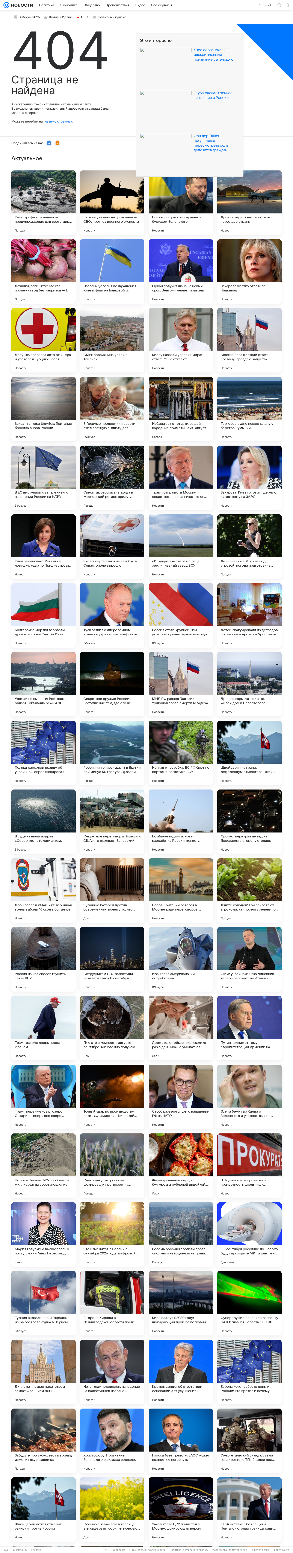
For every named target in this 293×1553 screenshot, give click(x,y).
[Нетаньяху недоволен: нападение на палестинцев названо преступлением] (112, 1372)
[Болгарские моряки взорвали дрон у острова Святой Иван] (43, 615)
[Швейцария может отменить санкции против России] (43, 1509)
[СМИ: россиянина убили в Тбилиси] (112, 340)
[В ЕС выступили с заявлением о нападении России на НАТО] (43, 478)
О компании (20, 1549)
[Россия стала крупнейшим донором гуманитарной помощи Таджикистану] (181, 615)
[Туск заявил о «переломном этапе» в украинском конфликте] (112, 615)
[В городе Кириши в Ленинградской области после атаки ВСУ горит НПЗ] (112, 1303)
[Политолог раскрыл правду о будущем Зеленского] (181, 202)
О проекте (119, 1549)
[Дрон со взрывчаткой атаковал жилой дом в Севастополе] (249, 684)
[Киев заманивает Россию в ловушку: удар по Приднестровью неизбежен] (43, 546)
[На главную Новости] (21, 5)
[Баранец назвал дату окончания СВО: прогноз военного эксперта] (112, 202)
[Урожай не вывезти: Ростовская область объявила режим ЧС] (43, 684)
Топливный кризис (111, 17)
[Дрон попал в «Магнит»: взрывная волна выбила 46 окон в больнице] (43, 890)
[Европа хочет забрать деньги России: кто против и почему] (249, 1372)
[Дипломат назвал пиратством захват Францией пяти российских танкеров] (43, 1372)
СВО (84, 17)
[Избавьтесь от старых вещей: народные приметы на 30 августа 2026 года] (181, 409)
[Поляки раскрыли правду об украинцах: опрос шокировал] (43, 753)
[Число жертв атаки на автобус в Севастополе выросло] (112, 546)
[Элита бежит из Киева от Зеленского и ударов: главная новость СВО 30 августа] (249, 1097)
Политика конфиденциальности (188, 1549)
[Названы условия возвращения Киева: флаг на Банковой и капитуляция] (112, 271)
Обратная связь (260, 1549)
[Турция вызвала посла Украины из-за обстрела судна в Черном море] (43, 1303)
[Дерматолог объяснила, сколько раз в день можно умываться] (181, 1028)
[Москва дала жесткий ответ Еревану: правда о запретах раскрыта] (249, 340)
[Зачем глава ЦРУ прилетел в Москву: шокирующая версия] (181, 1509)
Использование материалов (229, 1549)
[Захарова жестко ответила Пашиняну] (249, 271)
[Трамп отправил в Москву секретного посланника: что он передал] (181, 478)
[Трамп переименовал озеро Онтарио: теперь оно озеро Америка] (43, 1097)
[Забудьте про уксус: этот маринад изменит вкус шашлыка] (43, 1441)
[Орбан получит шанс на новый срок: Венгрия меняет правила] (181, 271)
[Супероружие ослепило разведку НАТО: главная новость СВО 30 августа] (249, 1303)
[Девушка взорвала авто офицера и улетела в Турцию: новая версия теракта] (43, 340)
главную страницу (58, 121)
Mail (6, 1549)
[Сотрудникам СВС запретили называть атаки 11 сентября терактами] (112, 959)
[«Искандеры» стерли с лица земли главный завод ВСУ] (181, 546)
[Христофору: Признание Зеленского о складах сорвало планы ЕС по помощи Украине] (112, 1441)
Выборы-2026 (29, 17)
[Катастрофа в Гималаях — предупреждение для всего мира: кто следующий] (43, 202)
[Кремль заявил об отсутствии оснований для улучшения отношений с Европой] (181, 1372)
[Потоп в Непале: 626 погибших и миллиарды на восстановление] (43, 1165)
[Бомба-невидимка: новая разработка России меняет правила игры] (181, 822)
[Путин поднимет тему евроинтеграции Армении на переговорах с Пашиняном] (249, 1028)
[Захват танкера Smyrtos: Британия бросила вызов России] (43, 409)
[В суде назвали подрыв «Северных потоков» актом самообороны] (43, 822)
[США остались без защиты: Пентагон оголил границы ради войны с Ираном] (249, 1509)
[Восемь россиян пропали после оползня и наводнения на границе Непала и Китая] (181, 1234)
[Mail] (6, 5)
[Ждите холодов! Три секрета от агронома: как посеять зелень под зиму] (249, 890)
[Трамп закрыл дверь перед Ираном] (43, 1028)
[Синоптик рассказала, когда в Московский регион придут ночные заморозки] (112, 478)
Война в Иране (60, 17)
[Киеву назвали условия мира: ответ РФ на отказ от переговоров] (181, 340)
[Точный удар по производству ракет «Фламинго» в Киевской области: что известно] (112, 1097)
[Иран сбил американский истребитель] (181, 959)
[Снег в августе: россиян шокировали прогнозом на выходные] (112, 1165)
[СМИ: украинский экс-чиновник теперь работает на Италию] (249, 959)
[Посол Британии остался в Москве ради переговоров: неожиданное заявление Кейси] (181, 890)
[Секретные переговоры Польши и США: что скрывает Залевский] (112, 822)
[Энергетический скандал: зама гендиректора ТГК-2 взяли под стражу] (249, 1441)
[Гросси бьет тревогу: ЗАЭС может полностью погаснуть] (181, 1441)
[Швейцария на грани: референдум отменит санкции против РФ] (249, 753)
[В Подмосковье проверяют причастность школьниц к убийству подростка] (249, 1165)
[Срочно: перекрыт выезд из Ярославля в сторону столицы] (249, 822)
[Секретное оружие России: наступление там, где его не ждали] (112, 684)
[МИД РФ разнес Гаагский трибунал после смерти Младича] (181, 684)
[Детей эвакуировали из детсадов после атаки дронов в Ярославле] (249, 615)
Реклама (36, 1549)
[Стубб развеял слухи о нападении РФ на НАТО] (181, 1097)
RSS (106, 1549)
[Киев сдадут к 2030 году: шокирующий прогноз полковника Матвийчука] (181, 1303)
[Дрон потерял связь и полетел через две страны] (249, 202)
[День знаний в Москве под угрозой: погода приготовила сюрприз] (249, 546)
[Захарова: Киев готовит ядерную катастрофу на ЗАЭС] (249, 478)
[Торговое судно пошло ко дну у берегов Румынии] (249, 409)
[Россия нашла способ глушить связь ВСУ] (43, 959)
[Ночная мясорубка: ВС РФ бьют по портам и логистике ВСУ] (181, 753)
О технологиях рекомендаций (147, 1549)
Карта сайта (281, 1549)
